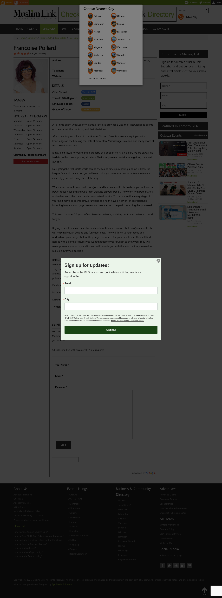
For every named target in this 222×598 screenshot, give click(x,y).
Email (68, 283)
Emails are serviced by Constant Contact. (127, 320)
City (67, 299)
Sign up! (111, 330)
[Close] (158, 261)
